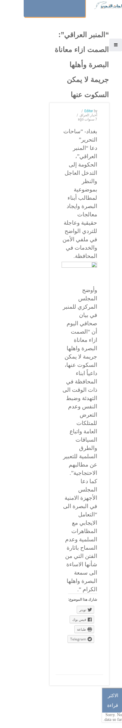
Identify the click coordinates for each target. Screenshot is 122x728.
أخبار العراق (88, 115)
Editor (88, 111)
